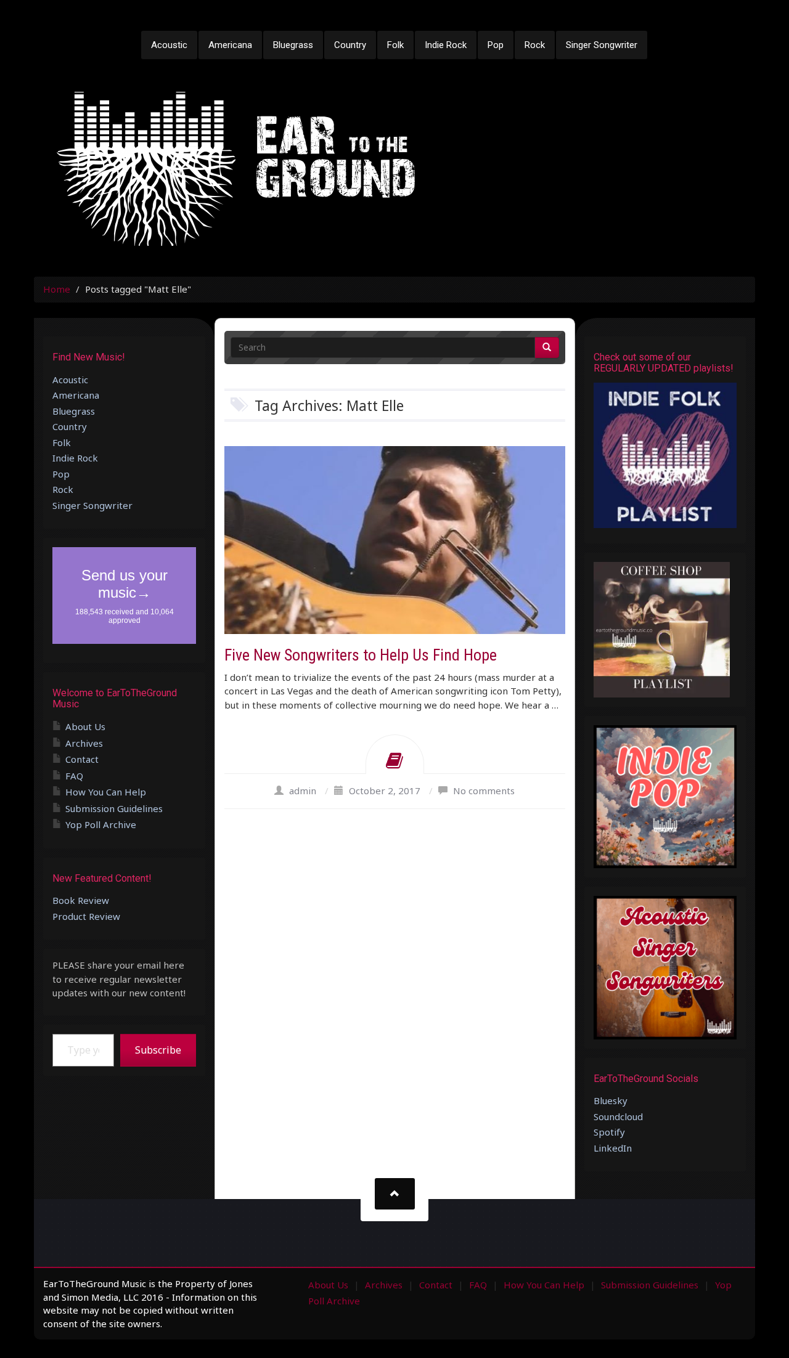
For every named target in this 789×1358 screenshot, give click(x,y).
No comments (484, 790)
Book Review (80, 900)
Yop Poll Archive (100, 824)
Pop (496, 45)
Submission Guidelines (114, 808)
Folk (395, 45)
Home (56, 289)
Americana (230, 45)
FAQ (74, 776)
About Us (85, 726)
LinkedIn (613, 1148)
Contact (82, 759)
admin (302, 790)
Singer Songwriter (601, 45)
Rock (535, 45)
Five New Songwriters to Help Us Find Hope (360, 655)
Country (350, 45)
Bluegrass (293, 45)
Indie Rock (446, 45)
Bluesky (611, 1100)
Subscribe (158, 1050)
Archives (84, 743)
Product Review (86, 916)
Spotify (609, 1132)
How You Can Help (105, 792)
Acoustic (169, 45)
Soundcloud (618, 1116)
